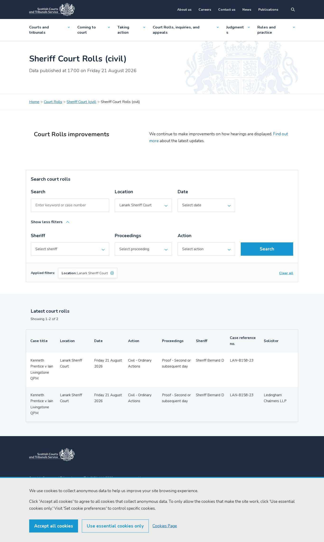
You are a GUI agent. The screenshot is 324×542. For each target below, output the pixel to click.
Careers (205, 9)
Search (38, 192)
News (246, 9)
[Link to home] (52, 9)
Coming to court (86, 30)
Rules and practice (266, 30)
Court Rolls (53, 101)
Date (183, 192)
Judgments (235, 30)
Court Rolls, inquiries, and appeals (176, 30)
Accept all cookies (53, 526)
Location (124, 192)
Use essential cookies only (115, 526)
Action (184, 236)
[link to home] (52, 454)
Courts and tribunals (39, 30)
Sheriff (38, 236)
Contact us (226, 9)
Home (34, 101)
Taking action (123, 30)
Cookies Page (165, 526)
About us (184, 9)
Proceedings (128, 236)
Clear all (286, 273)
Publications (268, 9)
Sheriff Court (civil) (81, 101)
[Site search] (293, 9)
